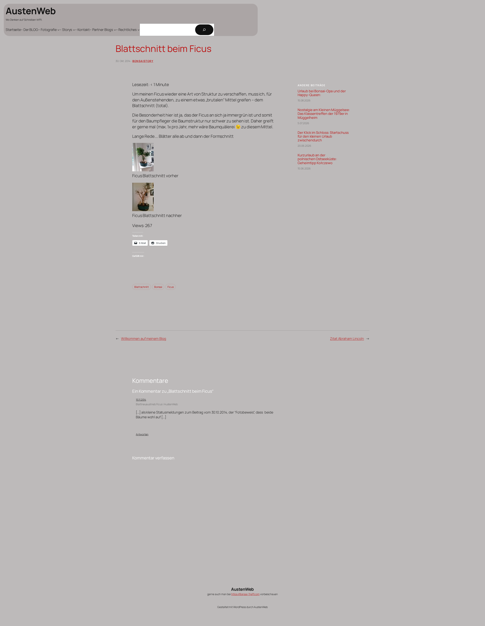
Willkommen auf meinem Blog (143, 338)
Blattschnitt (141, 287)
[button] (203, 161)
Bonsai (158, 287)
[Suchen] (204, 29)
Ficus (170, 287)
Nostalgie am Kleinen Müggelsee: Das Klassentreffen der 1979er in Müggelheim (324, 113)
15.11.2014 (141, 399)
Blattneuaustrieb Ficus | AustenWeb (157, 404)
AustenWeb (31, 11)
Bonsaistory (142, 61)
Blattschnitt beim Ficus (163, 48)
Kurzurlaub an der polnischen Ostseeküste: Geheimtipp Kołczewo (317, 159)
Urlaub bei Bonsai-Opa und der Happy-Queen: (322, 93)
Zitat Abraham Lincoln (347, 338)
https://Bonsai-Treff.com (245, 594)
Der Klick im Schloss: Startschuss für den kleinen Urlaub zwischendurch (323, 136)
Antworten (142, 434)
